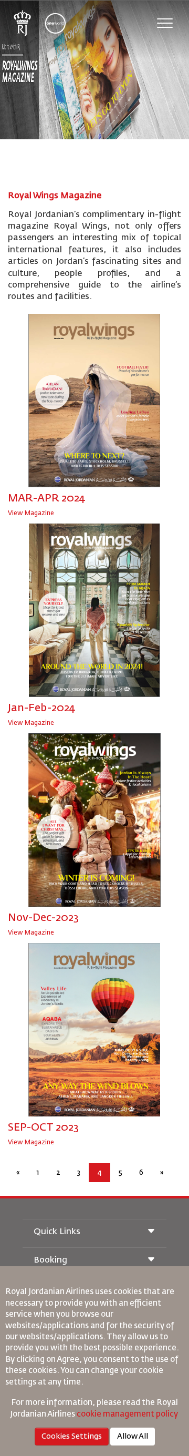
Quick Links (57, 1232)
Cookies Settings (71, 1436)
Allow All (132, 1436)
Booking (50, 1260)
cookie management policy (128, 1414)
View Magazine (31, 513)
